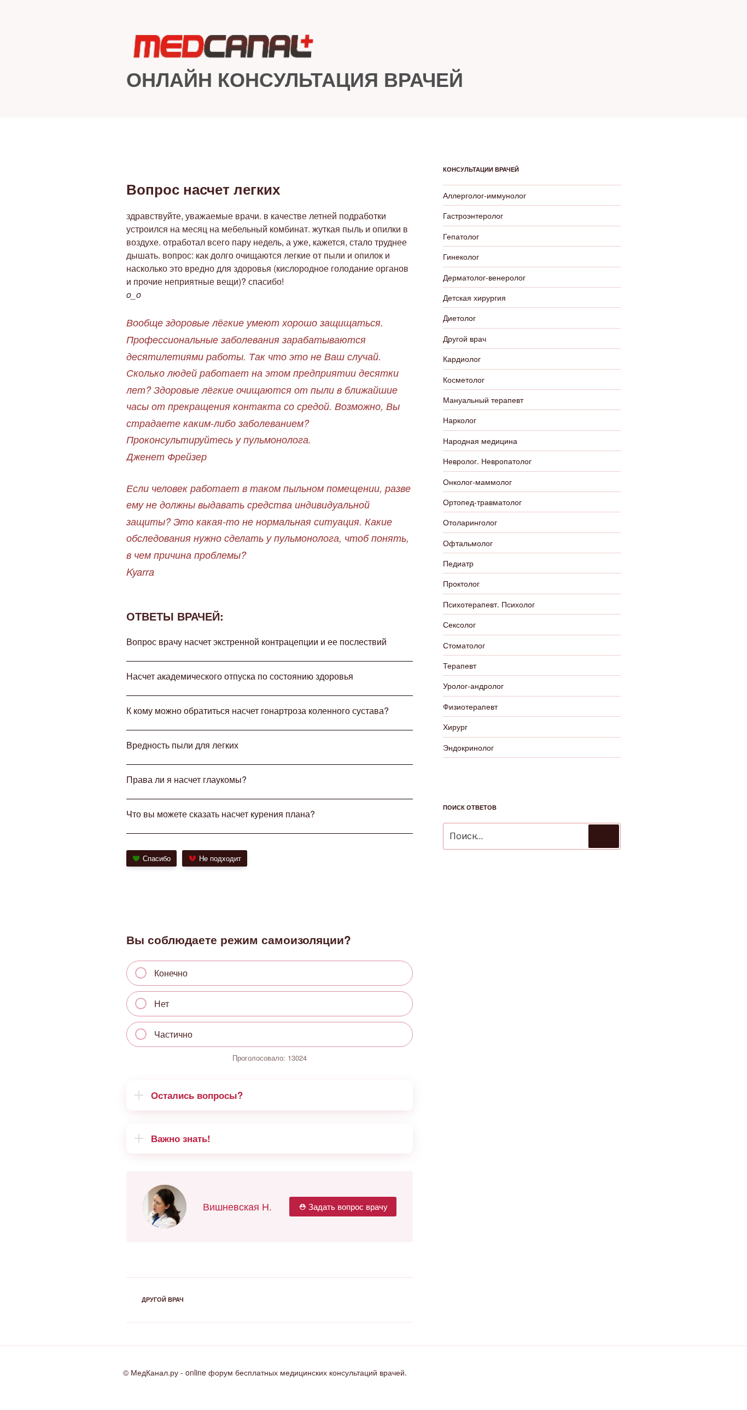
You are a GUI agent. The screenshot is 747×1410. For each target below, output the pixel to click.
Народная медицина (480, 440)
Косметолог (464, 379)
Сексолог (459, 624)
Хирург (455, 726)
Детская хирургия (474, 297)
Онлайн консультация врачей (294, 79)
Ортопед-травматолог (482, 501)
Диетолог (459, 317)
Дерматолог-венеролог (484, 277)
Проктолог (461, 583)
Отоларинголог (470, 522)
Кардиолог (462, 358)
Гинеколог (461, 256)
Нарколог (459, 419)
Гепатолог (461, 236)
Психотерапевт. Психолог (489, 604)
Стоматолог (464, 645)
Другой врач (163, 1299)
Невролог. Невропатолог (487, 460)
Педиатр (458, 563)
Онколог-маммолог (477, 481)
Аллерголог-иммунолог (484, 195)
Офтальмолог (468, 542)
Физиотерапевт (470, 706)
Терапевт (459, 665)
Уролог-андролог (473, 685)
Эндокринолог (468, 747)
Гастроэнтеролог (473, 215)
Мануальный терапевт (483, 399)
